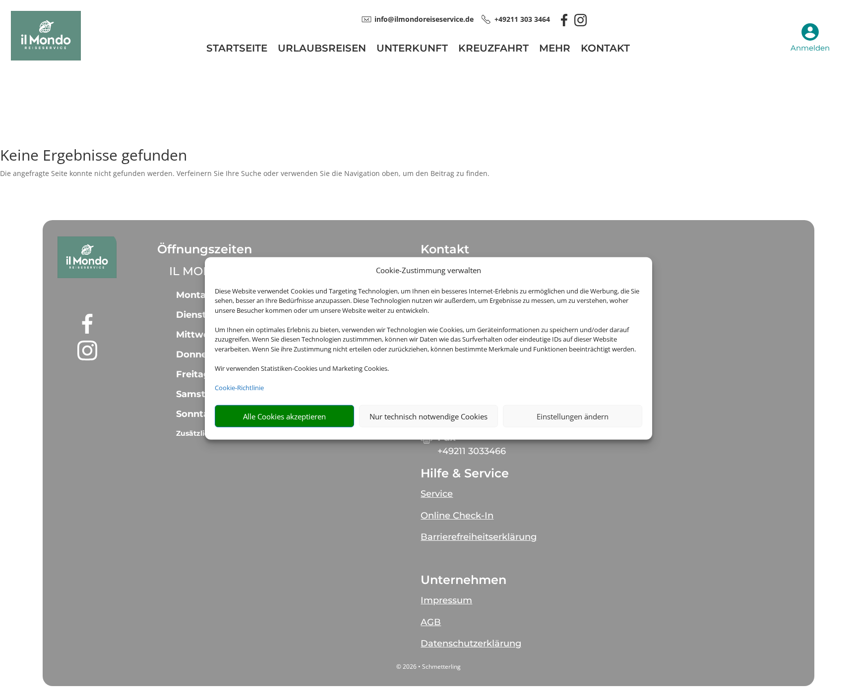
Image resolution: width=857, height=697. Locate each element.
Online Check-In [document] (457, 515)
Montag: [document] (195, 295)
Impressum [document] (446, 600)
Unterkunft (412, 49)
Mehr (554, 49)
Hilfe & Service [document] (465, 473)
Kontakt (605, 49)
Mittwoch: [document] (199, 334)
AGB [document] (431, 622)
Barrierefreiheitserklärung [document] (479, 536)
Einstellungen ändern (573, 416)
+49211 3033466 (471, 451)
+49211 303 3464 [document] (522, 19)
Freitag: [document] (194, 374)
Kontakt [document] (445, 249)
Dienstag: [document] (198, 314)
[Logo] (46, 57)
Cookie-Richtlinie (239, 387)
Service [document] (437, 493)
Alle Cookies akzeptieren (284, 416)
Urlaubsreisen (322, 49)
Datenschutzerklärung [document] (471, 643)
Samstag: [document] (198, 394)
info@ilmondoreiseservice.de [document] (424, 19)
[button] (87, 257)
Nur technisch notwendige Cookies (428, 416)
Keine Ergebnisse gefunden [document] (93, 156)
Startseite (236, 49)
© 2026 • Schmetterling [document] (428, 666)
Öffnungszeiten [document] (204, 249)
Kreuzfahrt (493, 49)
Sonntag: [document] (197, 413)
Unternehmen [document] (463, 580)
